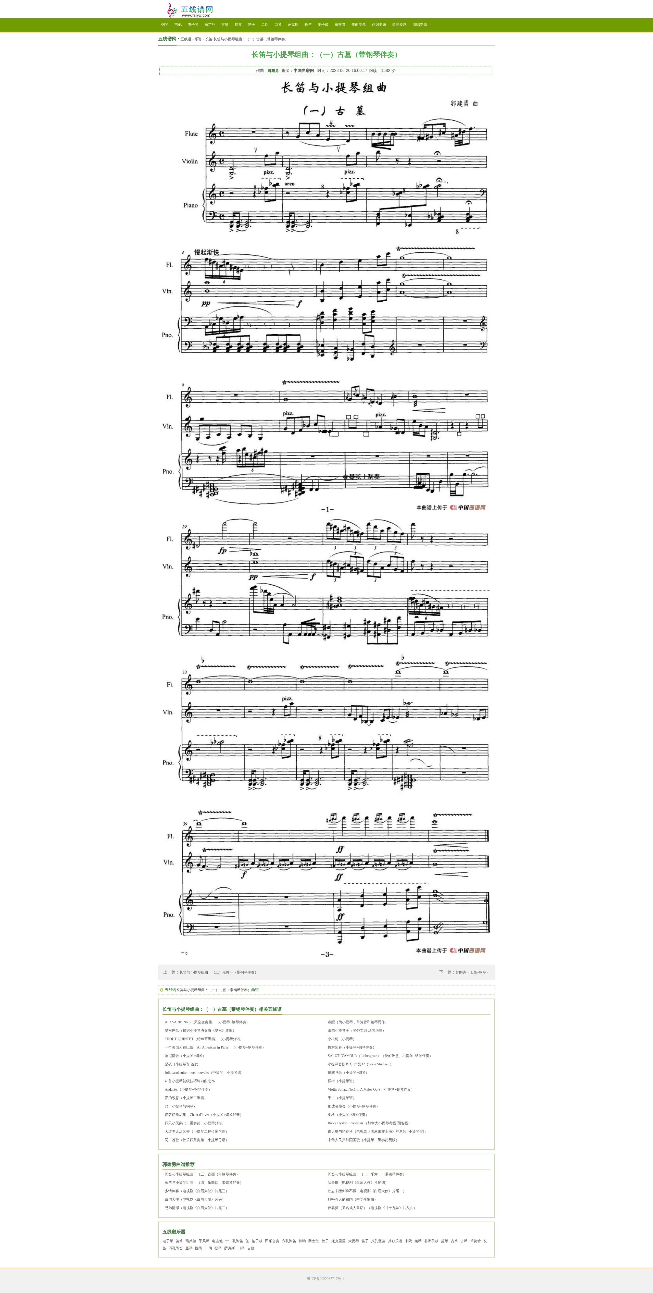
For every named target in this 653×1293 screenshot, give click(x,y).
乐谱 (198, 39)
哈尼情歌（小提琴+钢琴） (185, 1056)
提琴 (238, 25)
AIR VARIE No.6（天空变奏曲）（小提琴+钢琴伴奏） (207, 1022)
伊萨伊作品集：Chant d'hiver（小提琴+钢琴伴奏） (204, 1115)
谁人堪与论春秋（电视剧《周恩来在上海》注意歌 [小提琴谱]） (378, 1132)
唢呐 (302, 1241)
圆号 (198, 1248)
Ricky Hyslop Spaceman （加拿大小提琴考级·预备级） (370, 1123)
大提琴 (353, 1241)
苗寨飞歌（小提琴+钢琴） (348, 1073)
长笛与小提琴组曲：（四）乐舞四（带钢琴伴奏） (204, 1183)
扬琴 (444, 1241)
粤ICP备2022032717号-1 (325, 1279)
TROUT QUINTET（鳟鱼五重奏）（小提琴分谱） (204, 1039)
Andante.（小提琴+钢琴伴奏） (188, 1089)
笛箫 (179, 1241)
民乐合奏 (272, 1241)
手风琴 (204, 1241)
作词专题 (379, 25)
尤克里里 (338, 1241)
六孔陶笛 (289, 1241)
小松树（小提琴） (342, 1039)
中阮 (408, 1241)
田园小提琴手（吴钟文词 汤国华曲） (357, 1030)
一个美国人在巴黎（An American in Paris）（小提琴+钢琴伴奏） (215, 1047)
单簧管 (340, 25)
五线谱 (196, 10)
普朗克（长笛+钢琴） (473, 972)
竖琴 (189, 1248)
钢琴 (164, 25)
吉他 (178, 25)
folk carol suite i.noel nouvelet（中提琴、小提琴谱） (205, 1073)
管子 (325, 1241)
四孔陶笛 (176, 1248)
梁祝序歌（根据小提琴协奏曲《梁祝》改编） (200, 1030)
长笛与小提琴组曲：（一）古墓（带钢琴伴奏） (251, 39)
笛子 (251, 25)
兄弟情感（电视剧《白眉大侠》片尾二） (197, 1208)
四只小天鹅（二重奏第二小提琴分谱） (195, 1123)
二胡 (264, 25)
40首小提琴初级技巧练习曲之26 (190, 1081)
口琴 (278, 25)
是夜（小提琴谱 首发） (183, 1064)
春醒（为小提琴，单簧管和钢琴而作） (358, 1022)
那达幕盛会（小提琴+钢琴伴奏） (354, 1106)
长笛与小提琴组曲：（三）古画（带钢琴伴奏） (202, 1174)
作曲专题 (358, 25)
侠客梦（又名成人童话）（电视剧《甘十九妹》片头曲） (372, 1208)
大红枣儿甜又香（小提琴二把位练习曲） (197, 1132)
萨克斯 (293, 25)
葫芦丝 (210, 25)
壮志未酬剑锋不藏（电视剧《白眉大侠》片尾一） (367, 1191)
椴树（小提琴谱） (342, 1081)
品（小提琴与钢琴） (181, 1106)
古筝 (225, 25)
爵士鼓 (313, 1241)
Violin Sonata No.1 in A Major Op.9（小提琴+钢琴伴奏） (371, 1089)
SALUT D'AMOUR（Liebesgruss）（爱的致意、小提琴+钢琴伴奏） (380, 1056)
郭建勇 (273, 71)
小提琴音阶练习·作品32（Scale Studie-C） (360, 1064)
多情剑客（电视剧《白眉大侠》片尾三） (197, 1191)
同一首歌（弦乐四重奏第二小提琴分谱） (197, 1140)
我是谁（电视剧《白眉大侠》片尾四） (358, 1183)
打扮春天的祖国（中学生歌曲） (353, 1199)
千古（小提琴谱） (342, 1098)
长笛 (308, 25)
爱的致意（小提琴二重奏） (186, 1098)
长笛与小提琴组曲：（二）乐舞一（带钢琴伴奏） (219, 972)
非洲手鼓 (431, 1241)
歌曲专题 (399, 25)
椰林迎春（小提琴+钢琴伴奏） (352, 1047)
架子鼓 (323, 25)
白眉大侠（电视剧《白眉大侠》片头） (195, 1199)
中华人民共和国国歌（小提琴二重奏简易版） (363, 1140)
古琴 (464, 1241)
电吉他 (217, 1241)
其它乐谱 (395, 1241)
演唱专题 (420, 25)
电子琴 (193, 25)
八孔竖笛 (378, 1241)
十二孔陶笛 (234, 1241)
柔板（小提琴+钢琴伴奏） (348, 1115)
